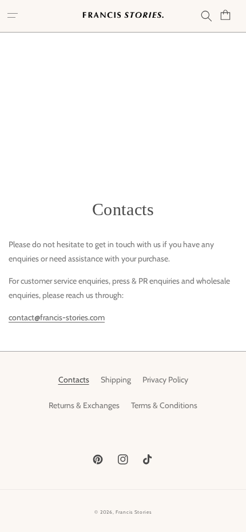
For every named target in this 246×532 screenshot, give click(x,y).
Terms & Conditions (164, 405)
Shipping (116, 379)
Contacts (73, 379)
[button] (14, 16)
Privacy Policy (165, 379)
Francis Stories (134, 512)
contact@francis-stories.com (57, 317)
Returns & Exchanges (84, 405)
